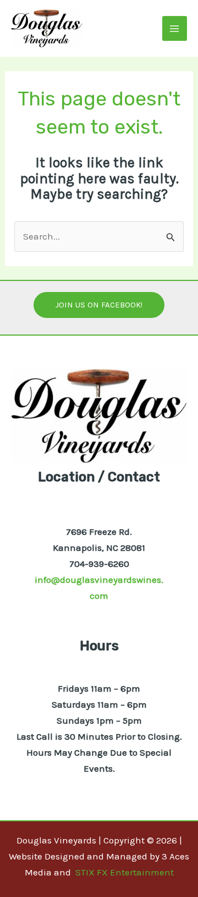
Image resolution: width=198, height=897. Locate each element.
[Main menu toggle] (175, 28)
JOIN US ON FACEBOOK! (99, 305)
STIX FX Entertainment (124, 872)
